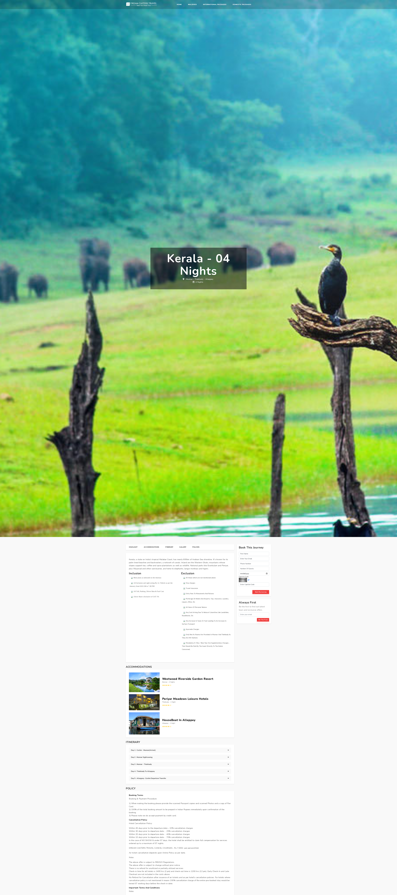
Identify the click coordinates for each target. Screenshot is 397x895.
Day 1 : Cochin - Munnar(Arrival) (143, 750)
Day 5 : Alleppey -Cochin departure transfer (148, 778)
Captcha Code (244, 577)
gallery (182, 547)
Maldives (192, 4)
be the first (263, 620)
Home (179, 4)
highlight (133, 547)
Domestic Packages (242, 4)
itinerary (169, 547)
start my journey (261, 592)
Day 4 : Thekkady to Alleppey (143, 771)
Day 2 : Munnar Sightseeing (141, 757)
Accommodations (151, 547)
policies (195, 547)
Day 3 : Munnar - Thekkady (141, 764)
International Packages (215, 4)
